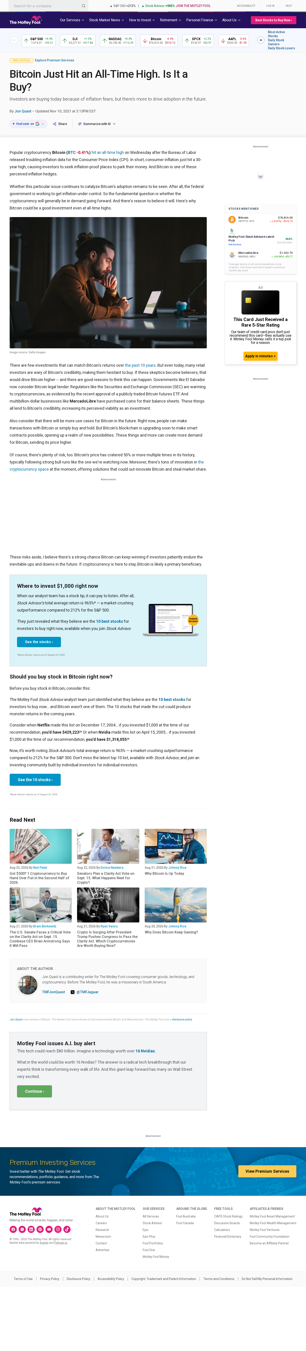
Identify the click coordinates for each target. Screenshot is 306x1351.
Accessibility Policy (111, 1279)
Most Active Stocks (276, 34)
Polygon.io (60, 1242)
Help (289, 5)
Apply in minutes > (260, 356)
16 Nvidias (145, 1051)
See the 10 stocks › (35, 779)
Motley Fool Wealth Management (273, 1223)
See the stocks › (39, 642)
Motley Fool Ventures (265, 1230)
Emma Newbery (112, 867)
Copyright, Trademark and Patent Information (163, 1279)
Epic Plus (149, 1236)
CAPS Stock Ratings (228, 1216)
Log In (270, 5)
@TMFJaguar (88, 992)
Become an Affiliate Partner (269, 1243)
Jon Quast (23, 111)
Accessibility (246, 5)
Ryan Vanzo (109, 926)
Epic (146, 1230)
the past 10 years (140, 365)
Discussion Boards (227, 1223)
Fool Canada (185, 1223)
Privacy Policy (49, 1279)
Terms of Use (23, 1279)
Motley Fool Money (156, 1256)
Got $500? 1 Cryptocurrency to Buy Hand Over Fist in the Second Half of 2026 (39, 878)
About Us (102, 1216)
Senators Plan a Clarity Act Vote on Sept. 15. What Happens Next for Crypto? (105, 878)
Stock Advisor (152, 1223)
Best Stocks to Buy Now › (273, 20)
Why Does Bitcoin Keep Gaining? (171, 932)
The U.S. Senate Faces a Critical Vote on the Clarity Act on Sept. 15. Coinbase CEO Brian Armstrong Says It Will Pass (40, 939)
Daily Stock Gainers (276, 42)
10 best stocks (109, 621)
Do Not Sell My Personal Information (267, 1279)
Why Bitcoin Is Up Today (164, 873)
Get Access (234, 244)
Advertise (102, 1250)
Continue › (34, 1091)
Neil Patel (40, 867)
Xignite (44, 1242)
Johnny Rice (177, 867)
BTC (72, 152)
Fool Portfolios (153, 1243)
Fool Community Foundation (269, 1236)
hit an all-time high (108, 152)
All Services (151, 1216)
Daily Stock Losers (281, 48)
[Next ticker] (260, 40)
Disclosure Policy (78, 1279)
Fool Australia (186, 1216)
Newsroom (103, 1236)
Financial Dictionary (227, 1236)
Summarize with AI (97, 124)
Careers (101, 1223)
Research (102, 1230)
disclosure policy (182, 1019)
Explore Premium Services (54, 60)
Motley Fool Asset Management (272, 1216)
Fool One (149, 1250)
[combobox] (48, 5)
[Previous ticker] (14, 40)
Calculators (222, 1230)
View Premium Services (267, 1171)
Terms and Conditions (218, 1279)
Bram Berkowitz (44, 926)
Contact (101, 1243)
